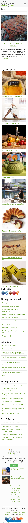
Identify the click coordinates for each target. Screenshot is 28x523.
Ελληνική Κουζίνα (15, 492)
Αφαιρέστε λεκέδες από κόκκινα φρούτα (12, 422)
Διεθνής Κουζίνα (15, 490)
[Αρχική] (7, 4)
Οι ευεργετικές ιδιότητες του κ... (12, 96)
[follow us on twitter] (6, 293)
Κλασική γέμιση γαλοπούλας (9, 327)
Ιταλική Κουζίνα (15, 494)
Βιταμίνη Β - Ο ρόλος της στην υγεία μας (12, 385)
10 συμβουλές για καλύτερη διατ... (13, 204)
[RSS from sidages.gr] (17, 293)
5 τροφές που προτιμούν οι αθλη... (13, 123)
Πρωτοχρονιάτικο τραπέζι (9, 345)
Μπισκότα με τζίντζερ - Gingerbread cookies (13, 314)
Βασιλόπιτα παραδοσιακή (9, 321)
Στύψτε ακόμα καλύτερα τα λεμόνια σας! (12, 434)
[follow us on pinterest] (10, 293)
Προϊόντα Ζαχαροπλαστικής (11, 231)
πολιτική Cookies (15, 512)
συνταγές (21, 514)
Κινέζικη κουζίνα (15, 497)
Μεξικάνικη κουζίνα (15, 499)
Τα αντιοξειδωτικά (8, 177)
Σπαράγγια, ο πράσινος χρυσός (10, 413)
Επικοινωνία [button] (14, 465)
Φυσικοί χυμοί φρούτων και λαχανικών (12, 372)
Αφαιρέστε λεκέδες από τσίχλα (10, 426)
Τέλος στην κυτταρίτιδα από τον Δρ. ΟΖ (12, 405)
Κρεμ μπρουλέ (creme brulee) (10, 336)
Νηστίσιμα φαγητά (7, 348)
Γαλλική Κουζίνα (15, 488)
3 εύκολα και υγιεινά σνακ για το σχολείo (12, 401)
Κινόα (3, 375)
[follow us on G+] (14, 293)
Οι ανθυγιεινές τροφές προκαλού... (13, 286)
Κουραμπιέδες (6, 324)
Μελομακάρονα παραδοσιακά (10, 317)
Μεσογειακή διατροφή (9, 150)
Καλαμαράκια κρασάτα (8, 303)
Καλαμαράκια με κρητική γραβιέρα (11, 306)
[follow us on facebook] (3, 293)
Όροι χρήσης (6, 512)
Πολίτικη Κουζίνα (15, 501)
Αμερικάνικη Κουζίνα (15, 486)
